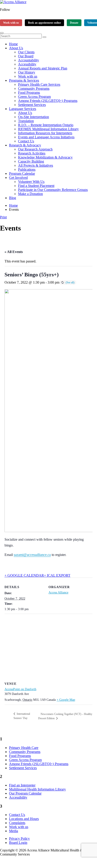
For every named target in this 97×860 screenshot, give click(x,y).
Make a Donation (30, 194)
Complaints (17, 823)
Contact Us (26, 141)
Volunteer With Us (31, 182)
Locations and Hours (24, 819)
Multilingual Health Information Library (37, 789)
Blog (12, 198)
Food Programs (29, 92)
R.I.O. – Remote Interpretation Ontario (45, 125)
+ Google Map (66, 699)
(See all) (70, 282)
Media (13, 831)
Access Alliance (58, 592)
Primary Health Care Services (39, 84)
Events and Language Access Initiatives (46, 137)
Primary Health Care (23, 748)
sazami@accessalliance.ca (32, 555)
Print (3, 217)
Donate (74, 22)
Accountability (28, 60)
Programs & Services (24, 80)
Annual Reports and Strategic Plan (42, 68)
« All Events (14, 252)
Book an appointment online (44, 22)
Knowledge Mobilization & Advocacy (45, 157)
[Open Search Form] (2, 33)
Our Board (25, 56)
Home (13, 44)
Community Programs (33, 88)
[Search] (44, 37)
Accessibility (27, 64)
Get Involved (18, 177)
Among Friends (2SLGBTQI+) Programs (47, 101)
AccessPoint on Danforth (20, 689)
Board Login (18, 842)
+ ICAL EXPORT (57, 575)
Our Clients (26, 52)
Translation (26, 121)
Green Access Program (34, 97)
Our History (26, 72)
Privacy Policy (19, 838)
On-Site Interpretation (33, 117)
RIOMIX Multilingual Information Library (48, 129)
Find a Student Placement (36, 186)
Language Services (22, 109)
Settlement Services (32, 105)
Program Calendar (22, 173)
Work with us (11, 22)
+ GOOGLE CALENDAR (24, 575)
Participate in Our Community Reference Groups (53, 190)
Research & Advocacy (25, 145)
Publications (26, 169)
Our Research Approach (35, 149)
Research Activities (31, 153)
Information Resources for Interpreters (45, 133)
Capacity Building (31, 161)
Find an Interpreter (22, 785)
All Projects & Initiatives (35, 165)
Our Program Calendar (25, 793)
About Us (16, 48)
